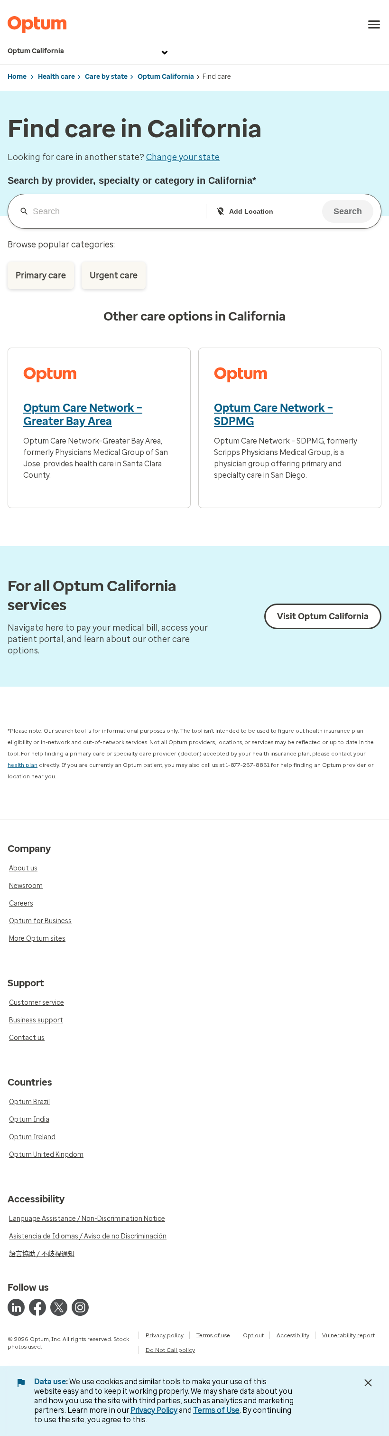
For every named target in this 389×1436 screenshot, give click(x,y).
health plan (22, 765)
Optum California (36, 51)
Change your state (183, 157)
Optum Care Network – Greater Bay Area (82, 414)
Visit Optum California (323, 616)
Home (17, 77)
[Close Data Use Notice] (368, 1383)
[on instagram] (80, 1307)
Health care (56, 77)
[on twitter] (58, 1307)
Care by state (106, 77)
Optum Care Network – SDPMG (273, 414)
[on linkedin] (16, 1307)
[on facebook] (37, 1307)
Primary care (41, 275)
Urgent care (114, 275)
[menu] (374, 24)
